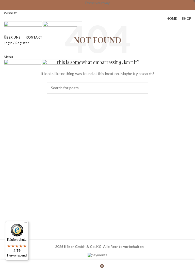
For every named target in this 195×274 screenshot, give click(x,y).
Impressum (109, 213)
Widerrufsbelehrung (116, 195)
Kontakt (13, 204)
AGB (104, 178)
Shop (10, 186)
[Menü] (26, 224)
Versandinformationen (118, 204)
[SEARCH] (141, 88)
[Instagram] (119, 228)
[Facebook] (106, 228)
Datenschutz (110, 186)
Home (11, 178)
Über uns (13, 195)
